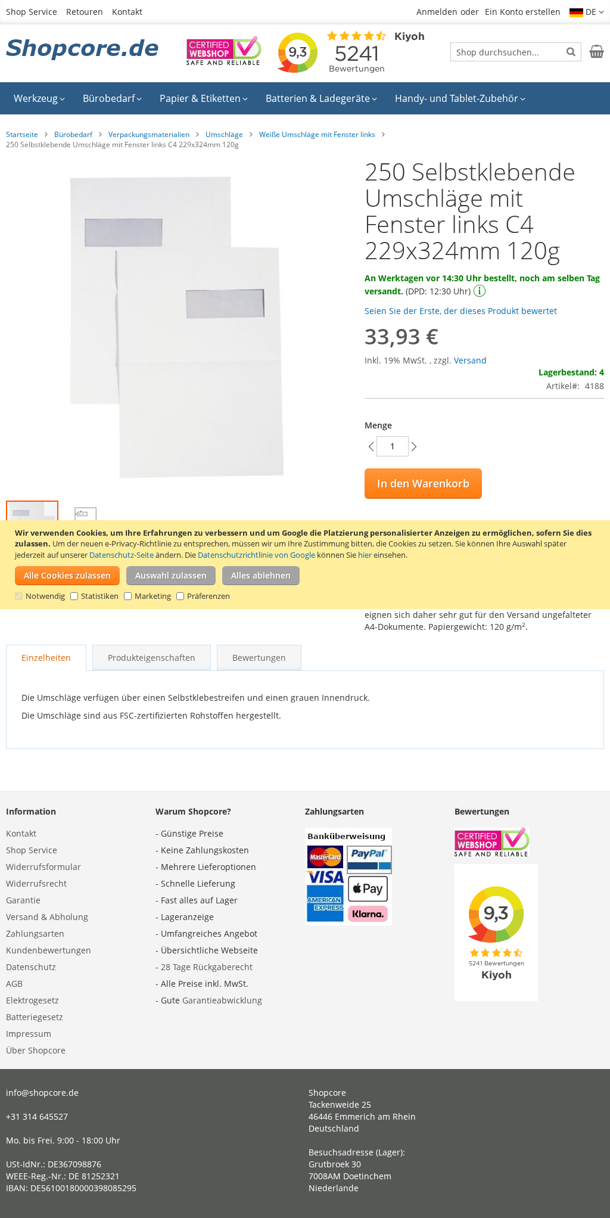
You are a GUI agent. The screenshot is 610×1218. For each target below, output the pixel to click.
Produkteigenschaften (151, 657)
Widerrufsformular (43, 866)
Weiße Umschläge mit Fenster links (317, 134)
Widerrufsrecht (36, 883)
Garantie (23, 900)
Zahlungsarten (35, 933)
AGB (14, 983)
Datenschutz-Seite (121, 554)
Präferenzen (208, 596)
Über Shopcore (36, 1050)
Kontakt (127, 11)
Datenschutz (31, 966)
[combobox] (515, 51)
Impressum (28, 1033)
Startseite (22, 134)
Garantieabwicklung (222, 1000)
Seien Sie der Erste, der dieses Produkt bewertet (461, 310)
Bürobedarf (73, 134)
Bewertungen (259, 657)
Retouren (84, 11)
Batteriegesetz (34, 1017)
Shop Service (31, 11)
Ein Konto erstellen (523, 11)
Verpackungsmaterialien (148, 134)
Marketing (153, 596)
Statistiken (100, 596)
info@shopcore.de (42, 1092)
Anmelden (437, 11)
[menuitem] (39, 98)
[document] (306, 564)
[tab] (46, 658)
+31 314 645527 (37, 1116)
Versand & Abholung (47, 916)
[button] (586, 12)
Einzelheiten (46, 657)
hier (365, 554)
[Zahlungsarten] (348, 922)
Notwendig (45, 596)
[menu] (305, 98)
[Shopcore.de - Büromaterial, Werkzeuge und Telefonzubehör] (83, 50)
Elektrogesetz (32, 1000)
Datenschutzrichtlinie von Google (256, 554)
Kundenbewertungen (48, 950)
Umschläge (224, 134)
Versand (470, 360)
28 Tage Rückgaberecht (207, 966)
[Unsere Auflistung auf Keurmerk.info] (224, 61)
